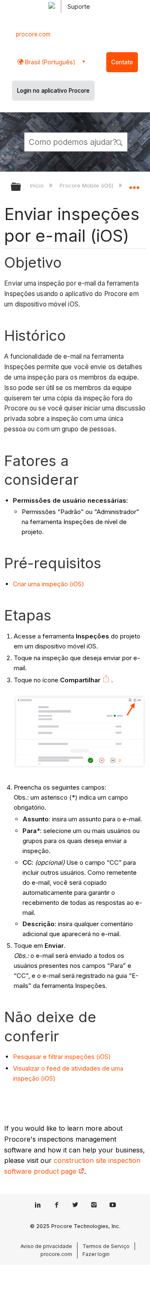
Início (37, 185)
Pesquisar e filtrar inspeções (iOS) (62, 1057)
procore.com (33, 34)
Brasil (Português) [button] (49, 62)
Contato (122, 62)
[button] (120, 141)
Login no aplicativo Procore (53, 90)
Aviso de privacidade (46, 1246)
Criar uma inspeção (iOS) (48, 584)
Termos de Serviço (106, 1246)
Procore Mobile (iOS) (87, 185)
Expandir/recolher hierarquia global (21, 187)
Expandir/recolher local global (134, 184)
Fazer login (96, 1254)
